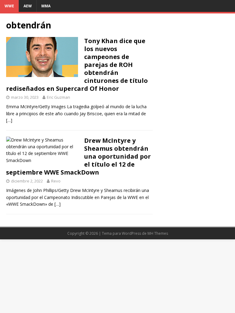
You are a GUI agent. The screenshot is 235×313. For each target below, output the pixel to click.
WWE (9, 6)
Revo (56, 181)
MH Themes (157, 233)
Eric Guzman (58, 97)
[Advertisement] (193, 50)
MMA (45, 6)
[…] (9, 120)
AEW (28, 6)
